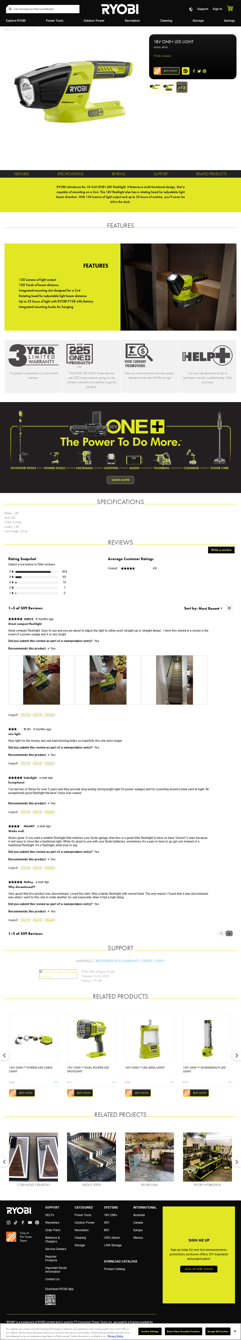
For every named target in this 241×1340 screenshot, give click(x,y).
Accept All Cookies (217, 1331)
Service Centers (55, 1249)
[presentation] (41, 680)
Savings (229, 20)
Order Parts (52, 1230)
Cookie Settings (150, 1331)
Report (50, 714)
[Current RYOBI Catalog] (149, 355)
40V (106, 1222)
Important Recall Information (56, 1269)
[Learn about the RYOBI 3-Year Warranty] (33, 355)
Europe (138, 1230)
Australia (139, 1215)
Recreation (132, 20)
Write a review (162, 56)
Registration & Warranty (118, 960)
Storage (198, 20)
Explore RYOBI (16, 20)
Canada (138, 1222)
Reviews (118, 173)
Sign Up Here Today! (199, 1269)
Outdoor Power (94, 20)
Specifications (70, 173)
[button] (229, 933)
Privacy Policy (116, 1336)
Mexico (138, 1237)
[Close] (235, 1331)
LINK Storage (113, 1245)
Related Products (211, 173)
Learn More (120, 480)
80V (106, 1230)
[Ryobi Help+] (207, 355)
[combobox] (42, 9)
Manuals (84, 960)
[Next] (236, 1055)
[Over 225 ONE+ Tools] (91, 355)
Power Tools (54, 20)
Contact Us (52, 1279)
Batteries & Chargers (52, 1239)
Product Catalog (114, 1269)
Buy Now (170, 71)
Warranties (52, 1222)
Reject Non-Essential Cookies (183, 1331)
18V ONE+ (110, 1215)
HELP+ (49, 1215)
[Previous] (4, 1055)
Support (202, 9)
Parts (147, 960)
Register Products (51, 1258)
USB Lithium (112, 1237)
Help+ (160, 960)
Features (21, 173)
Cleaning (166, 20)
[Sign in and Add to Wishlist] (185, 70)
